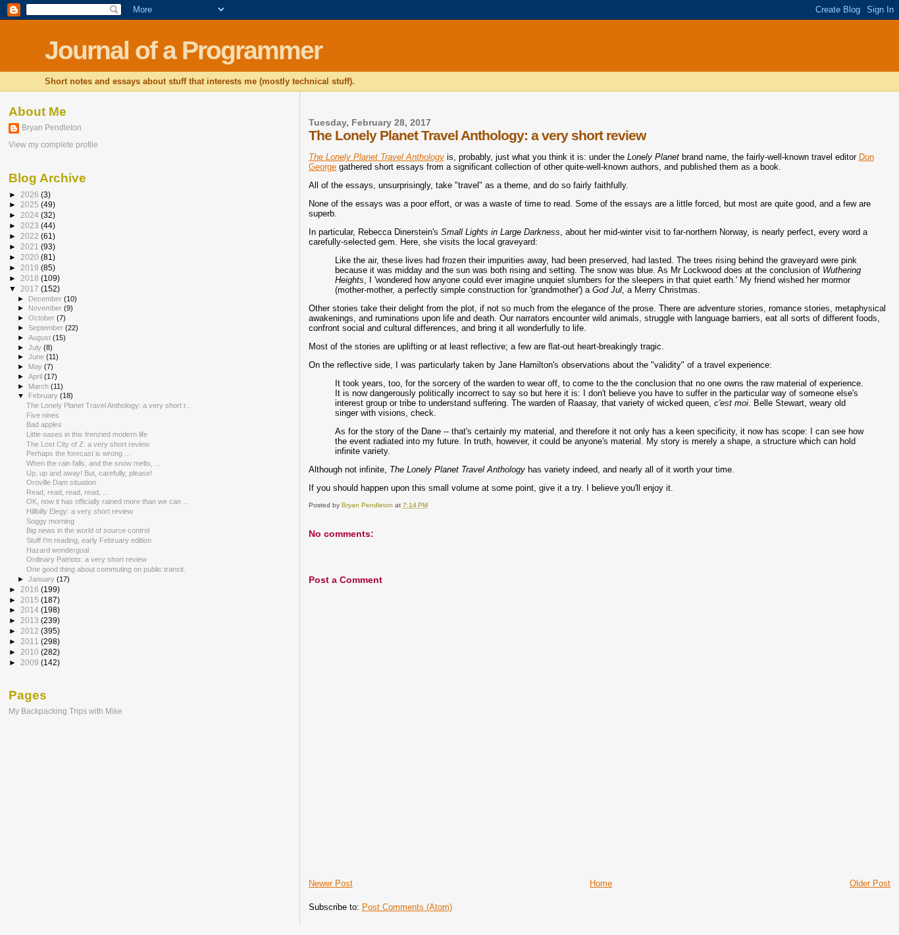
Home (601, 883)
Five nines (42, 415)
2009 (30, 662)
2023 (30, 225)
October (42, 318)
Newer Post (331, 883)
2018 (30, 278)
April (36, 376)
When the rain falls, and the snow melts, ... (93, 463)
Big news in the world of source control (87, 530)
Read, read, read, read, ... (67, 492)
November (46, 308)
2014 (30, 609)
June (37, 357)
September (46, 328)
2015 (30, 599)
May (36, 366)
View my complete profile (53, 144)
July (35, 347)
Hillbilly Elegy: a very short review (79, 511)
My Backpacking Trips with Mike (65, 711)
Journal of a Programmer (183, 50)
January (42, 579)
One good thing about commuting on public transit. (106, 569)
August (40, 337)
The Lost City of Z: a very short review (87, 444)
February (44, 395)
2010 (30, 651)
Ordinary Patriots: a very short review (86, 559)
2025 (30, 204)
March (39, 386)
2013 (30, 620)
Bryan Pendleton (52, 127)
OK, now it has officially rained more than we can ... (107, 501)
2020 (30, 257)
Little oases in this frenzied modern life (86, 434)
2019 (30, 267)
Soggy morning (50, 521)
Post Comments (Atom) (407, 907)
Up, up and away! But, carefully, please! (89, 473)
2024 (30, 215)
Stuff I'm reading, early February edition (88, 540)
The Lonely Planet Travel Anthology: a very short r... (109, 405)
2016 (30, 589)
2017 (30, 288)
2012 (30, 630)
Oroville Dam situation (61, 482)
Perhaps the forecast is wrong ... (78, 453)
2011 (30, 641)
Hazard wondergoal (57, 550)
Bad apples (44, 424)
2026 (30, 194)
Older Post (870, 883)
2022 (30, 236)
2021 (30, 246)
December (46, 299)
